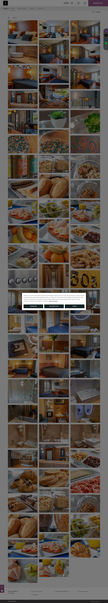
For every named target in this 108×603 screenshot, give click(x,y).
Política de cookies (53, 301)
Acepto (75, 306)
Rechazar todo (54, 306)
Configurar (33, 306)
